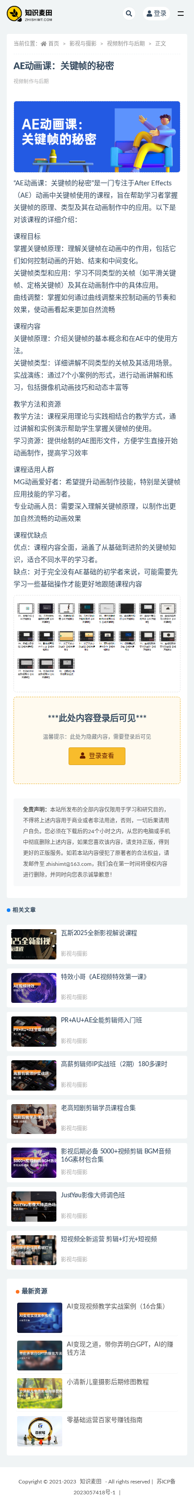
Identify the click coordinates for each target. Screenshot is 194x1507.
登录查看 (100, 756)
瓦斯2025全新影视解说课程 (99, 933)
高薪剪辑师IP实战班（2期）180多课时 (114, 1064)
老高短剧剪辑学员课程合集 (98, 1108)
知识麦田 (91, 1481)
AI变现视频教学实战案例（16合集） (118, 1307)
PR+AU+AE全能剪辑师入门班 (101, 1020)
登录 (160, 13)
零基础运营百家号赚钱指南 (105, 1420)
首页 (53, 44)
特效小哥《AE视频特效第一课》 (105, 977)
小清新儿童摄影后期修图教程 (108, 1382)
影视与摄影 (83, 44)
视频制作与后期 (126, 44)
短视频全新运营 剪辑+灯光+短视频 (109, 1239)
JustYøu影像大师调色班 (93, 1195)
